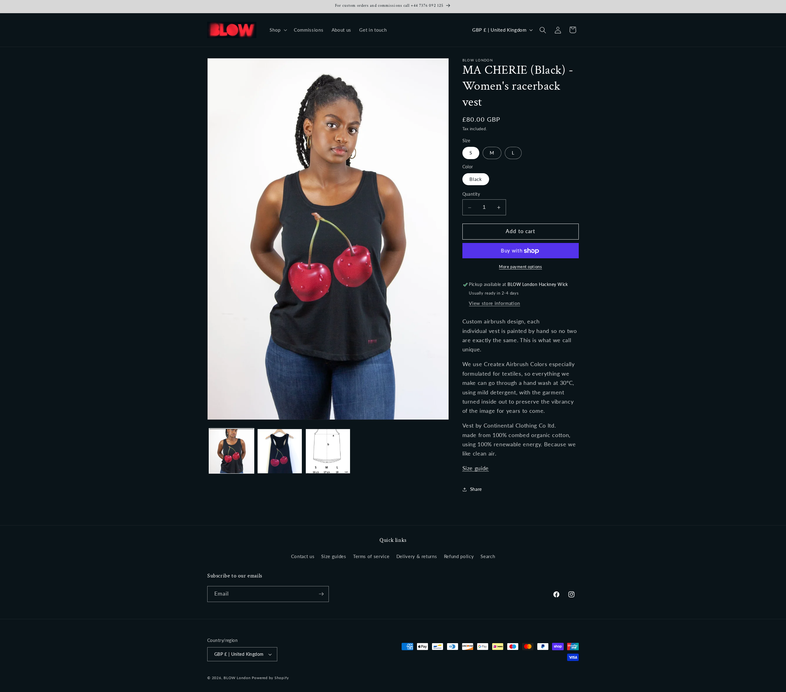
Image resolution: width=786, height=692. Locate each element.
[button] (278, 30)
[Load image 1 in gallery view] (231, 451)
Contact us (303, 556)
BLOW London (237, 677)
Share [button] (476, 489)
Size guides (333, 556)
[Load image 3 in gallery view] (327, 451)
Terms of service (371, 556)
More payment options (520, 266)
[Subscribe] (321, 594)
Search (488, 556)
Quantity (471, 194)
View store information (494, 303)
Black (475, 179)
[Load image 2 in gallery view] (279, 451)
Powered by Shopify (270, 677)
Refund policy (459, 556)
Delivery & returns (416, 556)
